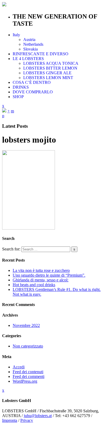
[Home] (4, 111)
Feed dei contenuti (28, 371)
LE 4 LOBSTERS (28, 58)
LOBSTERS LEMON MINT (48, 77)
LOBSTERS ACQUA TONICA (50, 63)
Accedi (19, 367)
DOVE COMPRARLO (33, 92)
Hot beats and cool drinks (34, 284)
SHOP (18, 96)
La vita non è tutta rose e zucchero (41, 270)
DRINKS (21, 87)
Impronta (9, 420)
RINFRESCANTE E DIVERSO (40, 54)
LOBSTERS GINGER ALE (47, 73)
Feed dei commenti (28, 376)
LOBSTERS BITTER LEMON (50, 68)
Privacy (26, 420)
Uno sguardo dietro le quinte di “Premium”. (49, 275)
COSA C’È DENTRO (32, 82)
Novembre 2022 (26, 325)
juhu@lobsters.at (38, 415)
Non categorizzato (28, 346)
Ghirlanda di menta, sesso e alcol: (40, 280)
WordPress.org (25, 381)
